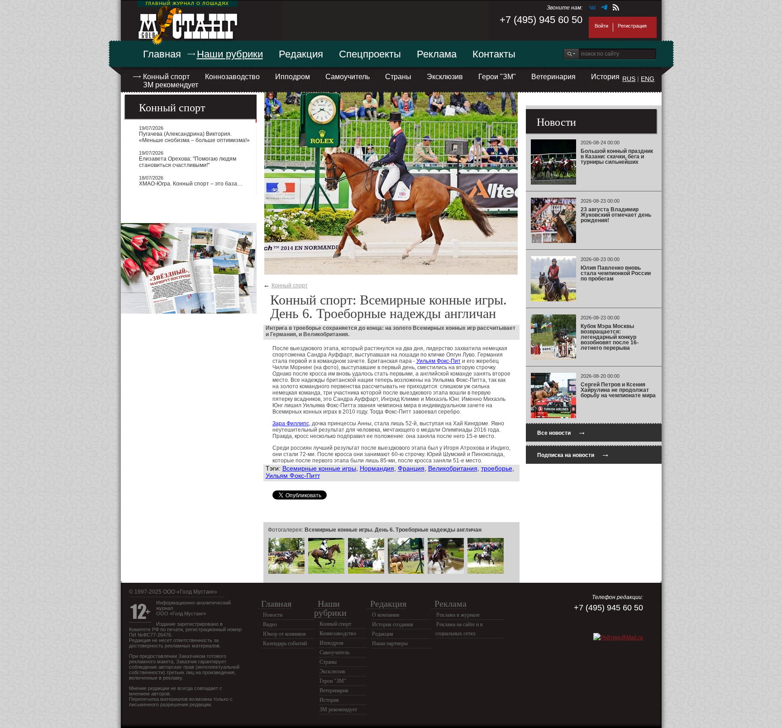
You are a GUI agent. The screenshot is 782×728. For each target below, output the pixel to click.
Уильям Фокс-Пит (438, 361)
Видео (270, 624)
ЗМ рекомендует (170, 85)
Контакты (493, 54)
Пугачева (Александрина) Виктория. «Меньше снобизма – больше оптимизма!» (194, 137)
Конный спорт (166, 77)
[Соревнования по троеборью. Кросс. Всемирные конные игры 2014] (286, 572)
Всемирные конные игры (319, 468)
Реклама (437, 54)
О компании (385, 615)
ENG (647, 78)
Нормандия (377, 468)
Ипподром (292, 77)
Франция (411, 468)
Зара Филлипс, (291, 423)
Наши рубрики (230, 54)
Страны (398, 77)
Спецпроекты (370, 54)
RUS (628, 78)
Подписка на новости (573, 454)
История (605, 77)
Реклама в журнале (458, 615)
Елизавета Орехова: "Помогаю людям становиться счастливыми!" (187, 162)
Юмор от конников (284, 634)
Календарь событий (285, 643)
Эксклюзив (445, 77)
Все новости (561, 432)
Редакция (301, 54)
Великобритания (452, 468)
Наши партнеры (390, 643)
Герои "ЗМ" (497, 77)
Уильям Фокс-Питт (293, 475)
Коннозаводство (232, 77)
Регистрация (632, 26)
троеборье (496, 468)
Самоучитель (347, 77)
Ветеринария (553, 77)
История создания (392, 624)
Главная (162, 54)
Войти (601, 26)
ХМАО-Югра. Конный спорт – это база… (191, 184)
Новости (272, 615)
